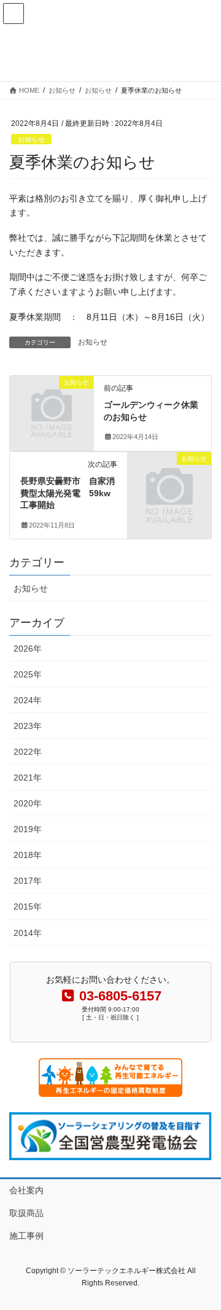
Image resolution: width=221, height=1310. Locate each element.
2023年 (28, 726)
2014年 (28, 933)
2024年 (28, 700)
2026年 (28, 648)
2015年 (28, 906)
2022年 (28, 752)
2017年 (28, 881)
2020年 (28, 803)
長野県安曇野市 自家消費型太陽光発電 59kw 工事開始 (69, 493)
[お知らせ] (51, 401)
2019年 (28, 829)
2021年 (28, 777)
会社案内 (26, 1190)
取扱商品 (26, 1213)
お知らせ (31, 139)
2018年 (28, 855)
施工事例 (26, 1236)
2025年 (28, 674)
